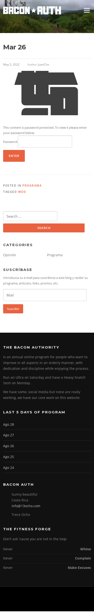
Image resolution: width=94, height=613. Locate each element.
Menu (86, 10)
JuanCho (43, 64)
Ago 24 (8, 467)
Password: (10, 142)
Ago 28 (8, 424)
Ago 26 (8, 446)
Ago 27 (8, 435)
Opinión (9, 255)
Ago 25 (8, 456)
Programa (32, 185)
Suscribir (13, 309)
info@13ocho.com (26, 506)
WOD (22, 192)
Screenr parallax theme (34, 603)
